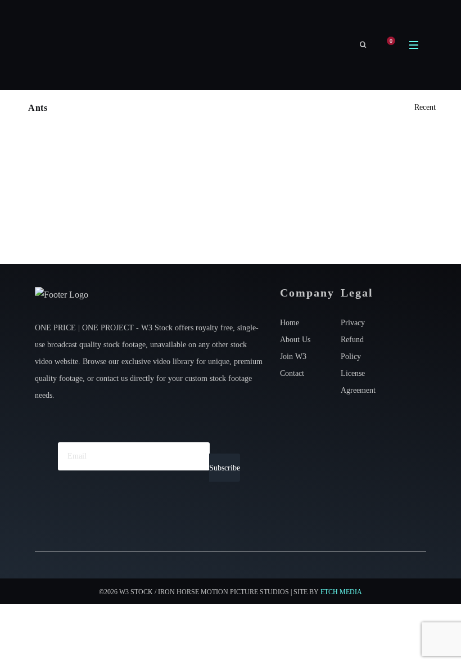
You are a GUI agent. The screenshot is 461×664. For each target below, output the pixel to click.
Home (289, 322)
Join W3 (293, 356)
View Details (126, 207)
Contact (292, 373)
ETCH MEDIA (341, 592)
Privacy (353, 322)
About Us (295, 339)
